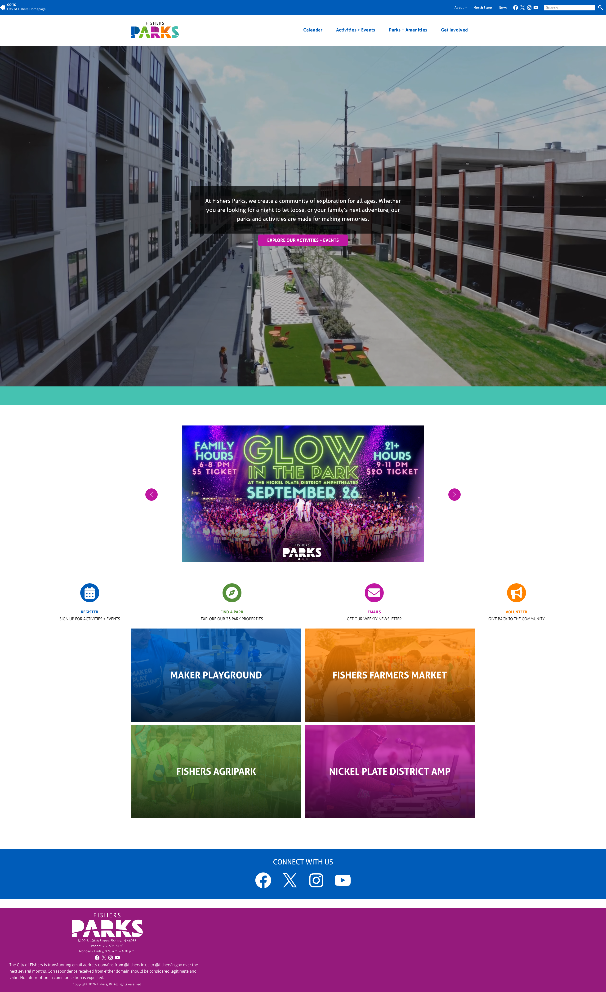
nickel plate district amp (389, 771)
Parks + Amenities (408, 29)
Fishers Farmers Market (390, 675)
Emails (374, 612)
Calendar (312, 29)
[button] (299, 559)
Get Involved (454, 29)
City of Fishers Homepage (26, 9)
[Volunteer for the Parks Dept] (516, 593)
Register (89, 612)
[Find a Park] (232, 593)
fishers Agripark (216, 771)
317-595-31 (111, 945)
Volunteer (516, 612)
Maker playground (216, 675)
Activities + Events (355, 29)
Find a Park (231, 612)
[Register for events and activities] (90, 593)
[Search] (600, 7)
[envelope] (374, 593)
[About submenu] (466, 7)
